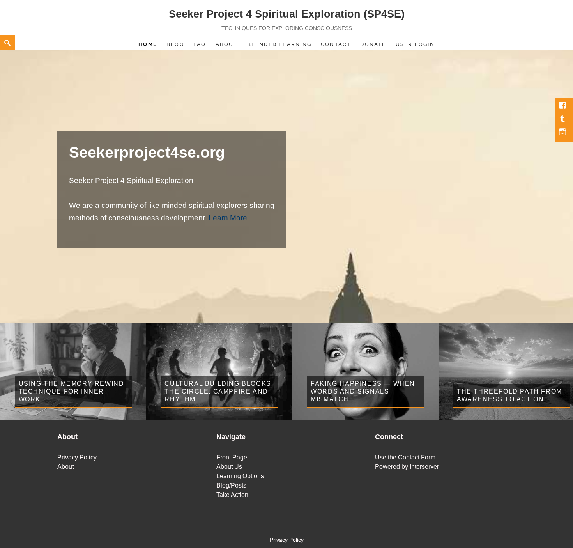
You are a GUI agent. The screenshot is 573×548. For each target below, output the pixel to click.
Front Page (231, 457)
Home (147, 44)
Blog (175, 44)
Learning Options (240, 476)
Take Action (232, 494)
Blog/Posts (231, 485)
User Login (415, 44)
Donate (373, 44)
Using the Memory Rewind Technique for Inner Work (71, 391)
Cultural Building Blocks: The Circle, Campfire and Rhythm (218, 391)
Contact (336, 44)
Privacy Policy (77, 457)
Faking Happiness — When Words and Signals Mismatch (363, 391)
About (227, 44)
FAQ (199, 44)
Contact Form (416, 457)
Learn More (228, 218)
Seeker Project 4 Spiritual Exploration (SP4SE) (287, 14)
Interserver (424, 466)
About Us (229, 466)
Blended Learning (279, 44)
